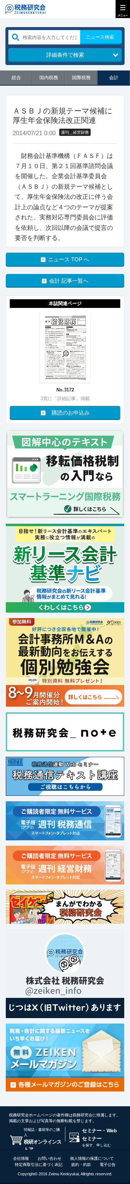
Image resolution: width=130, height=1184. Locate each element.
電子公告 (108, 1164)
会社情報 (21, 1158)
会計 (113, 77)
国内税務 (48, 77)
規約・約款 (81, 1164)
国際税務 (81, 77)
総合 (16, 77)
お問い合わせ (49, 1158)
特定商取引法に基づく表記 (38, 1164)
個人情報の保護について (92, 1158)
